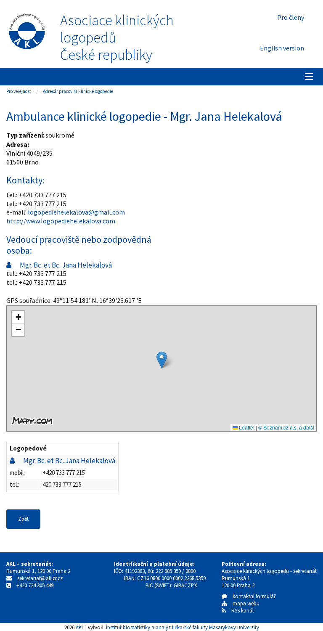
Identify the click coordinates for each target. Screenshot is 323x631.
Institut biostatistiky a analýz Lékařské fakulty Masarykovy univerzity (182, 627)
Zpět (23, 518)
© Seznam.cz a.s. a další (286, 427)
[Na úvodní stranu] (27, 29)
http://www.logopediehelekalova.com (60, 221)
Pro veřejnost (18, 91)
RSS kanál (242, 610)
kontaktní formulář (251, 596)
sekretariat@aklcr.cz (40, 578)
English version (282, 48)
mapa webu (243, 603)
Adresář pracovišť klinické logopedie (78, 91)
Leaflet (246, 427)
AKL (80, 627)
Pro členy (290, 17)
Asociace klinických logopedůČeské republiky (117, 37)
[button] (161, 360)
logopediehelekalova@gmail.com (76, 212)
